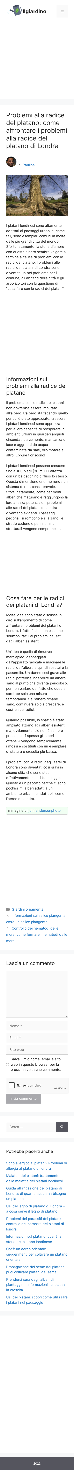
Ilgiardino (34, 11)
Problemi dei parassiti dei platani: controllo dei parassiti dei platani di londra (35, 1224)
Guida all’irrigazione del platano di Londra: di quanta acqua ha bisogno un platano (36, 1193)
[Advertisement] (37, 62)
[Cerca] (62, 1127)
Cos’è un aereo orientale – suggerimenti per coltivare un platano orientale (36, 1254)
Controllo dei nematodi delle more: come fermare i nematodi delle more (36, 934)
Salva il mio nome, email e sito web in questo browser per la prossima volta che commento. (36, 1064)
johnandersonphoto (45, 810)
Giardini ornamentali (28, 909)
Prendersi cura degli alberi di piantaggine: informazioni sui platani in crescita (36, 1284)
